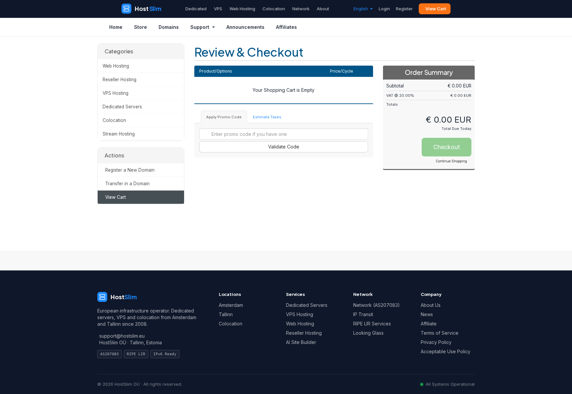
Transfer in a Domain (126, 183)
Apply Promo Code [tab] (224, 117)
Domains (169, 27)
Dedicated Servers (122, 106)
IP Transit (363, 314)
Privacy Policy (436, 342)
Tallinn (226, 314)
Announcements (245, 27)
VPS (218, 8)
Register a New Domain (129, 170)
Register (404, 8)
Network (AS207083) (376, 305)
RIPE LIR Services (372, 323)
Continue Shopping (451, 161)
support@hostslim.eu (122, 336)
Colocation (273, 8)
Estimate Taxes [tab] (267, 117)
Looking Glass (368, 333)
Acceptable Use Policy (445, 351)
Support (199, 27)
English (361, 8)
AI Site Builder (301, 342)
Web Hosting (242, 8)
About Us (431, 305)
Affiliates (286, 27)
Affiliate (429, 323)
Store (140, 27)
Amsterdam (231, 305)
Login (384, 8)
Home (115, 27)
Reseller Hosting (119, 79)
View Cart (435, 8)
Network (301, 8)
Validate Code (283, 146)
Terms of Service (439, 333)
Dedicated (196, 8)
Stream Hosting (119, 134)
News (427, 314)
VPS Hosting (115, 93)
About (323, 8)
